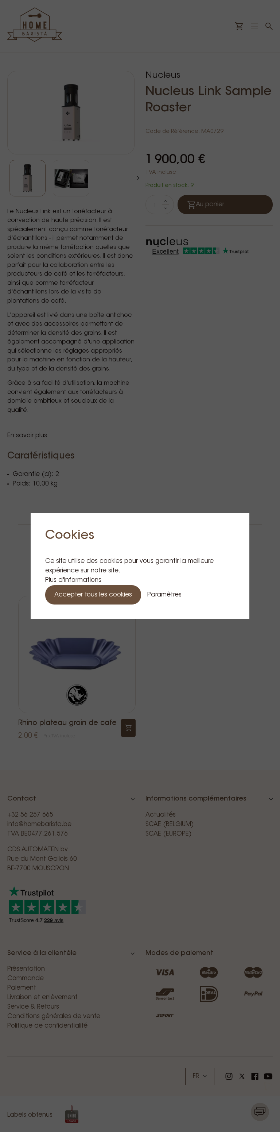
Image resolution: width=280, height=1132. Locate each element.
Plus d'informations (73, 580)
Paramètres (164, 595)
